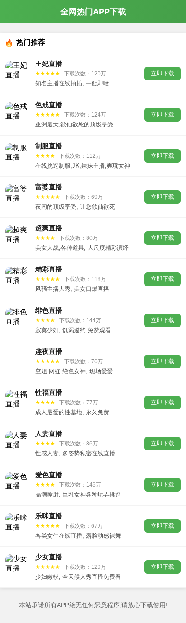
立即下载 (162, 73)
